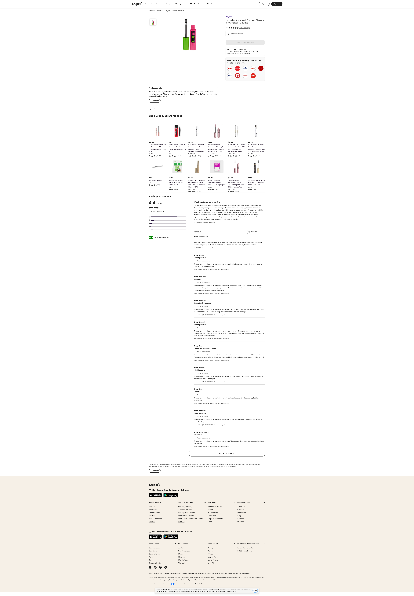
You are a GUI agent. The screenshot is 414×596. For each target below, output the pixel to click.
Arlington (212, 548)
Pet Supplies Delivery (186, 513)
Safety (151, 560)
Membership (213, 513)
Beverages (153, 510)
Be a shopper (154, 548)
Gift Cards (212, 516)
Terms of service (154, 584)
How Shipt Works (215, 506)
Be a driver (153, 551)
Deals (210, 522)
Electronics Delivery (186, 516)
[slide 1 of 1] (153, 22)
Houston (181, 557)
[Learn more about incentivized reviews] (203, 269)
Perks (151, 557)
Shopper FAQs (155, 563)
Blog (239, 516)
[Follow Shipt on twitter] (165, 567)
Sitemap (240, 522)
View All (152, 522)
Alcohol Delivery (185, 510)
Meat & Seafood (155, 519)
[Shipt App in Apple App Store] (155, 495)
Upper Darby (213, 557)
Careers (240, 510)
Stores (210, 510)
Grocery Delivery (185, 506)
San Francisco (184, 551)
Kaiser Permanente (245, 548)
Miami (180, 554)
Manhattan (183, 560)
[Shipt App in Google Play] (170, 495)
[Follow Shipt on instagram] (155, 567)
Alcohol (152, 506)
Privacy (166, 584)
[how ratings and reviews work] (164, 211)
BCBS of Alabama (244, 551)
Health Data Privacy (199, 584)
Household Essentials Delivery (190, 519)
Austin (180, 548)
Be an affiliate (154, 554)
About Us (241, 506)
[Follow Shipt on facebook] (150, 567)
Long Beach (213, 560)
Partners (241, 519)
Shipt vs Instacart (215, 519)
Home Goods (154, 513)
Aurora (210, 551)
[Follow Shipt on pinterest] (160, 567)
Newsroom (241, 513)
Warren (211, 554)
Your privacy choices (181, 584)
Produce (152, 516)
